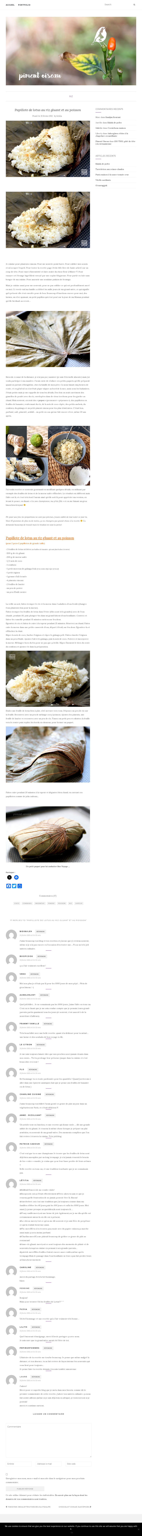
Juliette (99, 128)
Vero (23, 974)
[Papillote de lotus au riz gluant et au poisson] (48, 149)
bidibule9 (26, 931)
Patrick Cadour (30, 1144)
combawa (27, 903)
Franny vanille (29, 1024)
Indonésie (40, 903)
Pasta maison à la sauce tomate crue (112, 174)
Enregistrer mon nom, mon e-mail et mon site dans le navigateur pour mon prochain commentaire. (45, 1480)
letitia (59, 116)
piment (51, 903)
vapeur (78, 903)
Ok (72, 1532)
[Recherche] (134, 5)
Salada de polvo (114, 122)
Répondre (40, 931)
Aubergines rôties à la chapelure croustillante (112, 134)
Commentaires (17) (47, 896)
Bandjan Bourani (113, 117)
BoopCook (26, 956)
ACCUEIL (10, 5)
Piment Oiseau (102, 141)
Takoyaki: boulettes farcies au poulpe (29, 1507)
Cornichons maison (117, 128)
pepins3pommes (29, 1348)
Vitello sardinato (103, 180)
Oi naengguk (101, 185)
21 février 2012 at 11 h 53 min (30, 935)
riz (70, 903)
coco (16, 903)
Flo (22, 1069)
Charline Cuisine (30, 1094)
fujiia (23, 1309)
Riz (71, 96)
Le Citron (26, 1045)
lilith (23, 1327)
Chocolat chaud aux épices (74, 1507)
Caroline (25, 1267)
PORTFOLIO (24, 5)
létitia (24, 1180)
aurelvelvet (28, 995)
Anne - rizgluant (31, 1115)
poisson (61, 903)
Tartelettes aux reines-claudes (110, 169)
